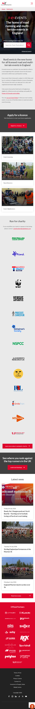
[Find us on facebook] (9, 696)
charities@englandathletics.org (22, 228)
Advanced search (26, 51)
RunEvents (10, 9)
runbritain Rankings (16, 467)
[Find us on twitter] (22, 696)
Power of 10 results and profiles (11, 93)
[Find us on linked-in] (16, 696)
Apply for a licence (16, 125)
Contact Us (17, 681)
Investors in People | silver (17, 684)
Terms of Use (17, 672)
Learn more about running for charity (16, 446)
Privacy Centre (17, 678)
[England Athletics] (6, 3)
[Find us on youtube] (26, 696)
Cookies (17, 675)
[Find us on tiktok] (19, 696)
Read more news (16, 596)
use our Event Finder (12, 97)
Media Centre (17, 687)
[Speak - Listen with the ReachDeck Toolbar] (32, 706)
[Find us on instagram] (12, 696)
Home (3, 9)
